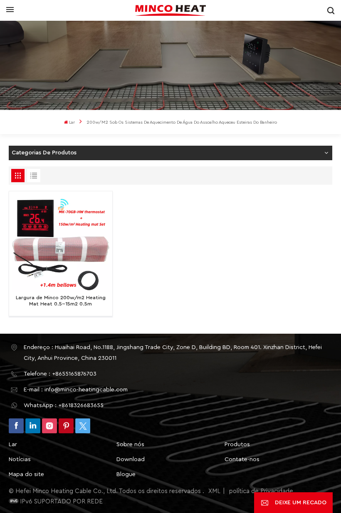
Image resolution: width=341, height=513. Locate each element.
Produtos (237, 444)
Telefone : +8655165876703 (60, 374)
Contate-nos (242, 459)
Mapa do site (26, 474)
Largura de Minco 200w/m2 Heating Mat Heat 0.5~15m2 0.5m (61, 300)
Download (130, 459)
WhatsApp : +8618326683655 (64, 405)
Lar (72, 122)
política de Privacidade (261, 491)
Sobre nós (130, 444)
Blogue (126, 474)
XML (214, 491)
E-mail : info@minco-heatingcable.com (76, 390)
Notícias (20, 459)
